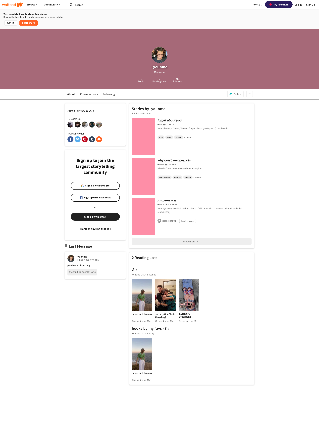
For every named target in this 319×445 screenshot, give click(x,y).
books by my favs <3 (149, 328)
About (71, 94)
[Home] (12, 4)
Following (109, 94)
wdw (169, 137)
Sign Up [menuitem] (310, 4)
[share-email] (99, 139)
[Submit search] (71, 4)
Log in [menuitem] (298, 4)
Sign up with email (95, 216)
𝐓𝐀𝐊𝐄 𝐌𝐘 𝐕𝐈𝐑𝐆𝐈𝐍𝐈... (186, 315)
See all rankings (187, 221)
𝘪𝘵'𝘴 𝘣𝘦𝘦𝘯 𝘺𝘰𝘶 (167, 200)
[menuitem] (235, 94)
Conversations (89, 94)
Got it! (10, 22)
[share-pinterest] (85, 139)
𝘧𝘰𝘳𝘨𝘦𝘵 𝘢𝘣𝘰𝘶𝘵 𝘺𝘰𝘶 (170, 120)
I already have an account (95, 228)
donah (178, 137)
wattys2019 (164, 177)
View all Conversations (82, 271)
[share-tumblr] (92, 139)
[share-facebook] (70, 139)
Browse (31, 4)
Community (51, 4)
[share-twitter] (78, 139)
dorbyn (177, 177)
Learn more (28, 22)
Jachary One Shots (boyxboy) (165, 315)
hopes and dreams (142, 314)
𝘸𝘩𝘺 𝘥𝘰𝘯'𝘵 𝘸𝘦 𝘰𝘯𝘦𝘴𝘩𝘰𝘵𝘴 (174, 160)
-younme (81, 256)
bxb (161, 137)
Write (257, 4)
